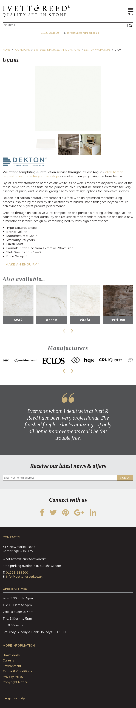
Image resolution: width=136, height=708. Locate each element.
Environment (12, 666)
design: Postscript (14, 698)
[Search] (130, 25)
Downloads (11, 655)
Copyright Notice (15, 682)
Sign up (125, 477)
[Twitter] (53, 515)
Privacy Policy (13, 677)
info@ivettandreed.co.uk (83, 32)
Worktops (22, 49)
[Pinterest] (65, 515)
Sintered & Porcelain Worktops (57, 49)
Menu (130, 14)
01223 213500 (50, 32)
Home (6, 49)
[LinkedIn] (93, 515)
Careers (8, 660)
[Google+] (79, 515)
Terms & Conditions (17, 671)
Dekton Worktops (97, 49)
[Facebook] (42, 515)
